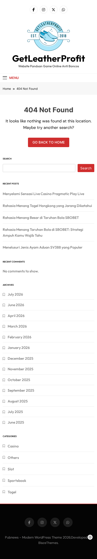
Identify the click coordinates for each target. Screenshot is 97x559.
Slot (11, 469)
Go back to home (48, 142)
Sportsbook (17, 480)
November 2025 (20, 369)
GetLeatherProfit (48, 58)
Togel (12, 492)
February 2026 (19, 337)
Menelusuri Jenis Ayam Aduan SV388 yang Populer (43, 247)
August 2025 (18, 401)
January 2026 (19, 347)
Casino (13, 446)
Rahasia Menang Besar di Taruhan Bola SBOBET (41, 217)
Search (7, 158)
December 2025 (20, 358)
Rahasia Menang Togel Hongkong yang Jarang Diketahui (47, 205)
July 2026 (15, 294)
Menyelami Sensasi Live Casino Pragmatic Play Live (43, 193)
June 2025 (16, 422)
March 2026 (17, 326)
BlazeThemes (48, 543)
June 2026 (16, 305)
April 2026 (16, 315)
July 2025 (15, 411)
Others (13, 457)
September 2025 (21, 390)
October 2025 (19, 379)
